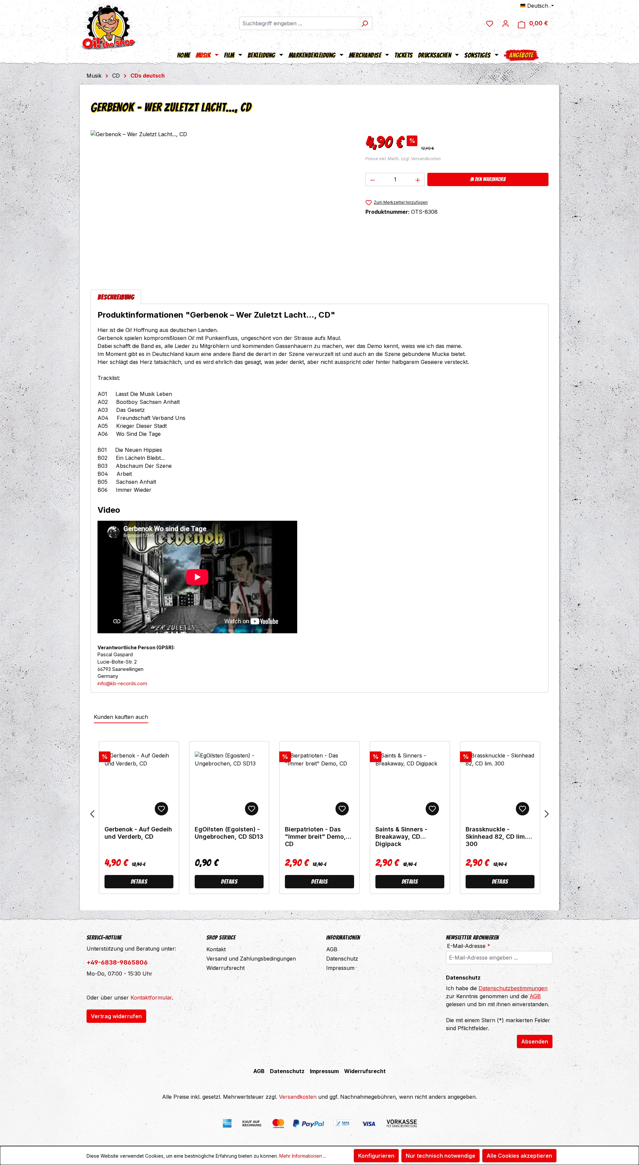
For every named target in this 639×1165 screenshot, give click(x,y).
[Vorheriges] (92, 814)
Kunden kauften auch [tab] (121, 717)
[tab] (116, 297)
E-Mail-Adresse (468, 946)
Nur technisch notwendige (440, 1155)
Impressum (340, 968)
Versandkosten (298, 1096)
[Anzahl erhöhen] (418, 179)
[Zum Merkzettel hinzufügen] (161, 808)
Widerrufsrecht (225, 968)
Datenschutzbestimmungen (513, 988)
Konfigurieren (376, 1155)
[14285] (221, 201)
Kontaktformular (151, 997)
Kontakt (216, 949)
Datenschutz (342, 958)
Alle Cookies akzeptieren (519, 1155)
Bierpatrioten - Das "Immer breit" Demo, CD (315, 836)
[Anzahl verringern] (372, 179)
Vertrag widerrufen (116, 1016)
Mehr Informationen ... (302, 1156)
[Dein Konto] (506, 23)
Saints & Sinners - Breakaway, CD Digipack (401, 836)
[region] (221, 201)
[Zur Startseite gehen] (108, 25)
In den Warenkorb (488, 179)
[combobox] (298, 23)
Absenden (534, 1041)
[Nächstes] (547, 814)
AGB (331, 949)
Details (139, 881)
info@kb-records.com (122, 683)
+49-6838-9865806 (117, 962)
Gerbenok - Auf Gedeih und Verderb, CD (138, 833)
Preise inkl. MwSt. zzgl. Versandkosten (403, 158)
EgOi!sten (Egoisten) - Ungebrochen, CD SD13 (229, 833)
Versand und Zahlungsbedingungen (251, 958)
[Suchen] (364, 23)
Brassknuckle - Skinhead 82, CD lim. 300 (496, 836)
